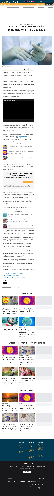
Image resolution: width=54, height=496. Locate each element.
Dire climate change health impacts (13, 7)
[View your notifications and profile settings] (49, 2)
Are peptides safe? (41, 7)
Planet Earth (26, 4)
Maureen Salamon (21, 33)
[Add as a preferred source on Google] (27, 472)
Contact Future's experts (20, 478)
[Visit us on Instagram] (27, 1)
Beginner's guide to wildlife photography (41, 448)
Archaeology (10, 4)
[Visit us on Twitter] (26, 1)
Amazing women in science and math (32, 450)
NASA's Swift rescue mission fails (28, 7)
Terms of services (16, 184)
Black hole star (50, 7)
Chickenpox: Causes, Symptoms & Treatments (13, 273)
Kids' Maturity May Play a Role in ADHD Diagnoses (14, 277)
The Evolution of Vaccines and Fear (11, 275)
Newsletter (32, 69)
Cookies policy (22, 481)
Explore (42, 4)
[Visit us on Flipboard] (31, 1)
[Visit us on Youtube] (29, 1)
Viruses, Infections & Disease (28, 24)
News (36, 32)
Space (32, 4)
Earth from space (22, 447)
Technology (37, 4)
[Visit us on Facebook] (24, 1)
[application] (18, 110)
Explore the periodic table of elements (32, 453)
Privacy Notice (6, 185)
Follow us (26, 69)
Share (5, 69)
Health (16, 4)
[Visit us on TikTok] (33, 1)
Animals (5, 4)
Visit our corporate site (29, 468)
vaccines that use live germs (13, 124)
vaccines (5, 283)
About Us (30, 477)
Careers (10, 484)
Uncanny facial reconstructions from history (31, 457)
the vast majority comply (22, 136)
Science (20, 4)
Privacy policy (11, 481)
